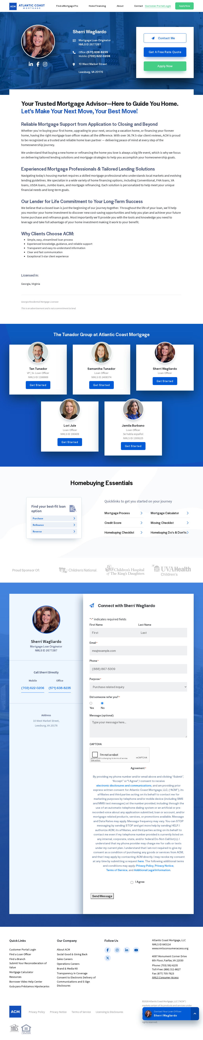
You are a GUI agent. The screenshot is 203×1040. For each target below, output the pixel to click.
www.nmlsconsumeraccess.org (170, 948)
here (141, 861)
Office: (93, 52)
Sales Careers (65, 959)
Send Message (102, 896)
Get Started (38, 385)
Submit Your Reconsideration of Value (28, 965)
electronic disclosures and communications (123, 785)
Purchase (38, 518)
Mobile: (94, 56)
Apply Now (165, 66)
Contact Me (166, 38)
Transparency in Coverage (72, 973)
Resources (15, 977)
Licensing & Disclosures (109, 1012)
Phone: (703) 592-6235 (165, 965)
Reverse (37, 531)
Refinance (38, 525)
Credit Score (112, 522)
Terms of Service (116, 870)
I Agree (140, 882)
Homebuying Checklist (119, 532)
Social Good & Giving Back (72, 954)
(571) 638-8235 (60, 688)
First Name (96, 624)
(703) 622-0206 (32, 688)
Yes (92, 708)
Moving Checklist (162, 522)
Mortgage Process (117, 513)
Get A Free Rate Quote (165, 52)
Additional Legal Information (152, 870)
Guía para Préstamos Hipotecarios (29, 986)
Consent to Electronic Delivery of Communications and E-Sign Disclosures (76, 981)
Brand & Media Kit (67, 968)
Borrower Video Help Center (25, 981)
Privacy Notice (164, 866)
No (103, 708)
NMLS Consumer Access (165, 977)
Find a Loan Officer (20, 954)
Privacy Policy (145, 866)
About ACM (63, 949)
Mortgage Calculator (165, 513)
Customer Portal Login (22, 949)
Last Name (144, 624)
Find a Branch (17, 959)
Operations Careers (68, 964)
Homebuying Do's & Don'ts (169, 532)
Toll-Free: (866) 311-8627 (166, 969)
